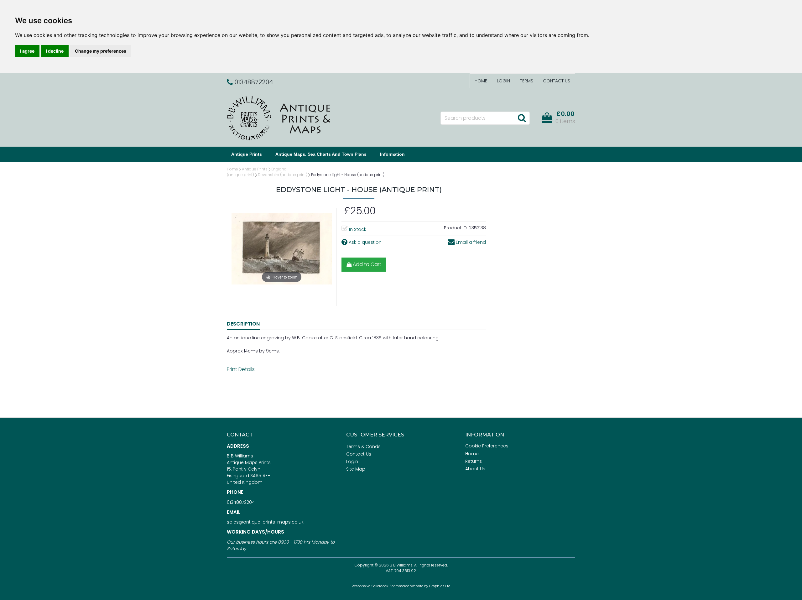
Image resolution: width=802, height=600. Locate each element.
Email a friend (470, 242)
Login (503, 81)
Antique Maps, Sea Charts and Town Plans (321, 154)
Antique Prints (246, 154)
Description (243, 323)
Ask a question (364, 242)
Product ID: (456, 228)
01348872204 (241, 502)
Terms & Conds (363, 446)
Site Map (355, 469)
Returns (473, 461)
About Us (475, 469)
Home (481, 81)
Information (392, 154)
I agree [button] (27, 51)
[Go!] (522, 118)
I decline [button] (55, 51)
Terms (526, 81)
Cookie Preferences (486, 446)
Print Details (241, 369)
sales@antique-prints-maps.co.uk (265, 522)
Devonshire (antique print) (282, 174)
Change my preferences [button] (100, 51)
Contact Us (556, 81)
